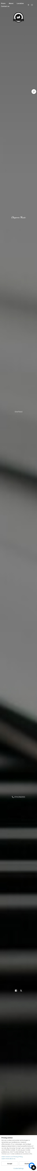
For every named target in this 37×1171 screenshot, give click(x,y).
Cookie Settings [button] (18, 1168)
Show (33, 1167)
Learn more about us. (8, 1158)
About (11, 3)
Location (20, 3)
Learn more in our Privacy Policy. (12, 1156)
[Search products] (34, 91)
